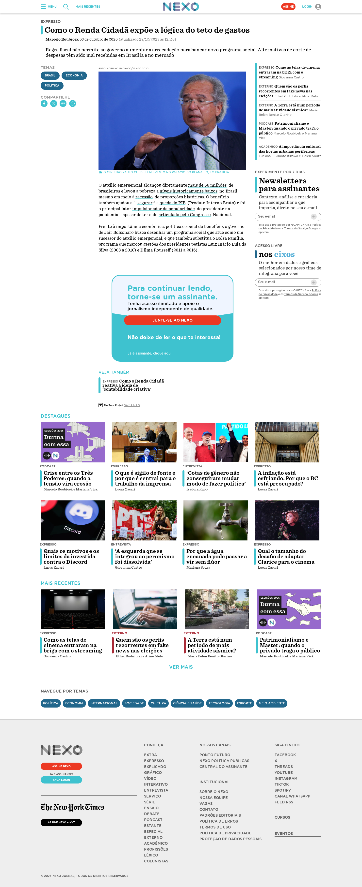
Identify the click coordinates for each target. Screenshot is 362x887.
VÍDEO (150, 779)
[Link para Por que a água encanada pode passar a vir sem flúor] (215, 520)
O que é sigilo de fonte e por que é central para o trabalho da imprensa (145, 478)
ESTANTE (153, 826)
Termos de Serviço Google (301, 228)
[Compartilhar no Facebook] (44, 103)
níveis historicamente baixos (188, 191)
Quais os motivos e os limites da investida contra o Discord (71, 556)
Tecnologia (219, 703)
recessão (144, 197)
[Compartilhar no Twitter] (53, 103)
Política (52, 85)
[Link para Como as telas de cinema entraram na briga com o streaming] (73, 609)
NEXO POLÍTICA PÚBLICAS (224, 761)
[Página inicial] (181, 6)
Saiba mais (132, 405)
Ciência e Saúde (187, 703)
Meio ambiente (272, 703)
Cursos (282, 817)
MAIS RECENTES (88, 6)
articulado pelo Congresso (185, 214)
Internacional (104, 703)
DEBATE (152, 814)
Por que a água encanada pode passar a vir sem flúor (216, 556)
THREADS (284, 767)
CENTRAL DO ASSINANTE (223, 767)
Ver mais (181, 667)
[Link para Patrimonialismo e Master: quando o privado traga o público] (289, 609)
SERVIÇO (152, 796)
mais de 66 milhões (207, 185)
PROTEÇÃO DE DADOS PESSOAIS (230, 839)
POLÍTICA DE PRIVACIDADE (225, 833)
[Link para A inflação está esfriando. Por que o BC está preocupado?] (287, 442)
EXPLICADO (155, 767)
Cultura (158, 703)
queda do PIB (172, 203)
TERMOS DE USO (215, 827)
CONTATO (208, 810)
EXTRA (150, 755)
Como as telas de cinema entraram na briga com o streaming (289, 72)
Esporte (244, 703)
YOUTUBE (284, 773)
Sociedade (134, 703)
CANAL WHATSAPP (292, 796)
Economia (74, 75)
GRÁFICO (153, 773)
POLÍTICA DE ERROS (218, 821)
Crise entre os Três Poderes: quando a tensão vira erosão (68, 478)
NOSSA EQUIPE (213, 798)
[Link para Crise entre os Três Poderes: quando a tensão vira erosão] (73, 442)
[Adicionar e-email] (314, 217)
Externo (266, 86)
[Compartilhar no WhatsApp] (72, 103)
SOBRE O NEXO (213, 792)
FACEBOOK (285, 755)
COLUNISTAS (156, 861)
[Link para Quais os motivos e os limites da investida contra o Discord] (73, 520)
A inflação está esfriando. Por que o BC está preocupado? (288, 478)
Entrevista (192, 466)
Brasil (50, 75)
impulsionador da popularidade (163, 209)
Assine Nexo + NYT (61, 822)
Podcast (266, 123)
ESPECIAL (153, 832)
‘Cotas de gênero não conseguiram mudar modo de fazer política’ (216, 478)
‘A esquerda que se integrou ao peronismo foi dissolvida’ (145, 556)
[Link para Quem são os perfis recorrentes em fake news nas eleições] (145, 609)
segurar (144, 203)
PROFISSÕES (156, 849)
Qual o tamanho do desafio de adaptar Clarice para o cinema (286, 556)
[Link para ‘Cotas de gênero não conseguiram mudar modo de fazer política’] (215, 442)
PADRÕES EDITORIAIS (220, 815)
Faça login (61, 779)
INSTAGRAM (286, 779)
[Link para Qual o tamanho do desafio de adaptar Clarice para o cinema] (287, 520)
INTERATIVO (156, 784)
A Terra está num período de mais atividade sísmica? (212, 645)
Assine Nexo (61, 766)
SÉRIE (149, 802)
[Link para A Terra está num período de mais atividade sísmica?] (217, 609)
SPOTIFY (283, 790)
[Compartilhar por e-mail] (63, 103)
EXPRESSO (154, 761)
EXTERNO (153, 838)
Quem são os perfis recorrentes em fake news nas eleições (286, 91)
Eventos (284, 834)
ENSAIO (151, 808)
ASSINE (288, 6)
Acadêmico (268, 146)
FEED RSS (284, 802)
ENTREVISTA (156, 790)
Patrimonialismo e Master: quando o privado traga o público (289, 128)
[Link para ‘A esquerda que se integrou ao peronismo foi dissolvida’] (144, 520)
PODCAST (153, 820)
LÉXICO (151, 855)
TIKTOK (282, 784)
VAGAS (206, 804)
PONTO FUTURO (214, 755)
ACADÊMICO (156, 843)
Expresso (267, 67)
